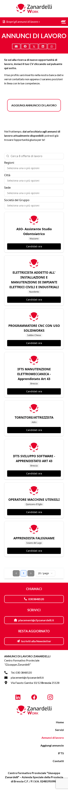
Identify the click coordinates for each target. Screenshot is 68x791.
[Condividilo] (25, 46)
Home (60, 722)
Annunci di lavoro (52, 737)
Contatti (58, 761)
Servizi (59, 729)
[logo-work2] (34, 710)
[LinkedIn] (18, 697)
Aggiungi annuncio (52, 745)
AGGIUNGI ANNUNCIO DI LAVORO (34, 105)
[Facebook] (34, 697)
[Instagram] (50, 697)
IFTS (61, 753)
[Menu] (63, 21)
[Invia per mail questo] (16, 46)
